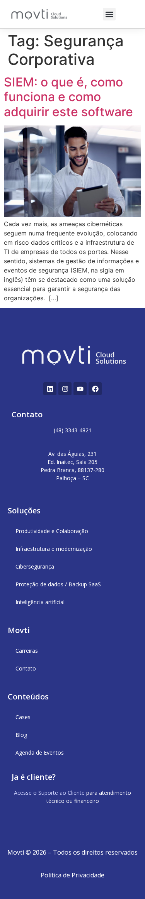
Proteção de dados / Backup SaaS (58, 584)
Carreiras (26, 650)
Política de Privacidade (72, 875)
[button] (109, 14)
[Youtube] (80, 388)
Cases (23, 717)
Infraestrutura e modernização (53, 548)
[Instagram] (65, 388)
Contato (25, 668)
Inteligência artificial (40, 602)
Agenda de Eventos (39, 752)
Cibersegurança (34, 566)
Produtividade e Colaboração (51, 531)
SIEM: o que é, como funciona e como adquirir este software (68, 96)
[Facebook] (95, 388)
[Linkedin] (49, 388)
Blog (21, 734)
